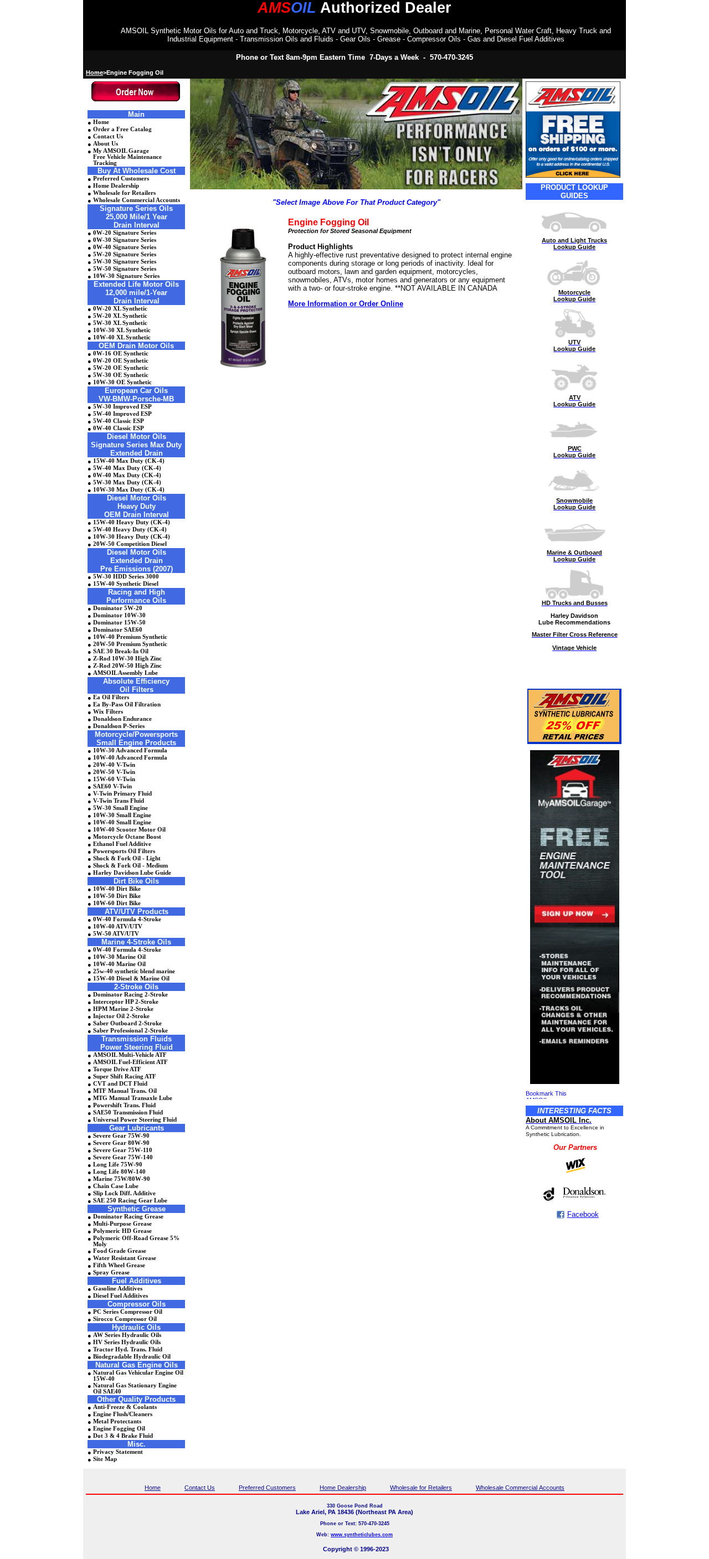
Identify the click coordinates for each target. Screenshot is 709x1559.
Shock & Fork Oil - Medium (130, 866)
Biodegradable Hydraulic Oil (132, 1357)
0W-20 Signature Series (124, 233)
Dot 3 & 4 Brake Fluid (123, 1436)
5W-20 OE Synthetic (120, 368)
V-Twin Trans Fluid (118, 801)
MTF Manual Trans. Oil (125, 1091)
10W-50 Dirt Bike (117, 896)
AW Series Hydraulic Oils (127, 1335)
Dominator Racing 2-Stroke (130, 995)
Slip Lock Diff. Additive (124, 1193)
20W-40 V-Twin (114, 765)
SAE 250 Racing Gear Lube (130, 1200)
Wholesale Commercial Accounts (136, 200)
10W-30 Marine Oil (119, 957)
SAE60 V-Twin (112, 786)
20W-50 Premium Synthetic (130, 644)
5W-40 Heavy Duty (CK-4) (130, 529)
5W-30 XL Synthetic (120, 323)
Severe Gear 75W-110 (122, 1150)
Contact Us (108, 136)
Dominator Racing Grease (128, 1217)
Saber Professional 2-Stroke (130, 1031)
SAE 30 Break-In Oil (120, 651)
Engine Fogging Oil (119, 1429)
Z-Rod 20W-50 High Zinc (127, 666)
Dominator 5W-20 (117, 608)
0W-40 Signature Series (124, 247)
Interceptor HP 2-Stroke (125, 1002)
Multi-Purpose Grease (122, 1224)
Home (94, 72)
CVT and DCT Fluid (120, 1084)
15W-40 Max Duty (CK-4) (129, 461)
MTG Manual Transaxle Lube (132, 1098)
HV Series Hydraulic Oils (127, 1342)
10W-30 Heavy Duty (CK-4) (131, 537)
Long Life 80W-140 (119, 1172)
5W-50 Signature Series (124, 269)
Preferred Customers (121, 178)
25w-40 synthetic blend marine (134, 971)
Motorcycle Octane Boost (127, 837)
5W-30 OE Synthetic (120, 375)
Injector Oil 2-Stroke (121, 1016)
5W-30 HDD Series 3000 (126, 577)
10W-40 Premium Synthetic (130, 637)
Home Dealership (116, 186)
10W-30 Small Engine (122, 815)
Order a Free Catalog (122, 129)
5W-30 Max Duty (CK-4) (127, 482)
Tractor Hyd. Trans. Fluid (127, 1349)
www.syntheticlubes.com (362, 1534)
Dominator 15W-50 (119, 623)
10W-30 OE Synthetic (122, 382)
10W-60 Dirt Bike (117, 903)
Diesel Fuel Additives (120, 1296)
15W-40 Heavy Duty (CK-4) (131, 522)
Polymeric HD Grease (122, 1231)
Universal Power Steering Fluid (135, 1120)
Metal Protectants (117, 1421)
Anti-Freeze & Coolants (125, 1407)
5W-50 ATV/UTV (116, 934)
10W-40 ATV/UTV (117, 926)
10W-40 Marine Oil (119, 964)
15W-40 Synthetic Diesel (125, 584)
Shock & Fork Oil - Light (127, 858)
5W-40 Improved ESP (122, 414)
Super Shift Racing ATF (124, 1076)
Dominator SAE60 (117, 630)
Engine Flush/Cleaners (122, 1414)
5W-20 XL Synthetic (120, 316)
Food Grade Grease (119, 1251)
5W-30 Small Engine (120, 808)
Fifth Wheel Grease (119, 1265)
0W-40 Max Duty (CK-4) (127, 475)
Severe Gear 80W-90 (121, 1143)
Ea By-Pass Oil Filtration (127, 704)
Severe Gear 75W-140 (123, 1157)
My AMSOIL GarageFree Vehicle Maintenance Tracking (127, 157)
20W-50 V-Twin (114, 772)
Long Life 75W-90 (117, 1164)
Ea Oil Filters (111, 697)
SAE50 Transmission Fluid (128, 1112)
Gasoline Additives (117, 1289)
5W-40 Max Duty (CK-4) (127, 468)
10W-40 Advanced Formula (130, 758)
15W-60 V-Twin (114, 779)
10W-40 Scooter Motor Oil (129, 830)
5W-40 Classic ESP (118, 421)
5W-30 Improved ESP (122, 407)
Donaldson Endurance (122, 719)
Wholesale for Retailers (124, 193)
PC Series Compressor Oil (127, 1312)
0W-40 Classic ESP (118, 428)
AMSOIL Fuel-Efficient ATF (130, 1062)
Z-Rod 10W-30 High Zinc (127, 658)
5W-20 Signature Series (124, 254)
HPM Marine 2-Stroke (123, 1009)
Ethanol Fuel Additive (122, 844)
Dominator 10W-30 (119, 615)
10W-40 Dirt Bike (117, 889)
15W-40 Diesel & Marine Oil (131, 978)
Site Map (105, 1459)
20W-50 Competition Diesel (130, 544)
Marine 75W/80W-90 (121, 1179)
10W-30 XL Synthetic (122, 330)
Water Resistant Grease (124, 1258)
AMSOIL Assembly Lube (125, 673)
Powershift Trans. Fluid (124, 1105)
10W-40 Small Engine (122, 822)
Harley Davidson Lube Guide (132, 873)
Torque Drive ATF (117, 1069)
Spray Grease (111, 1272)
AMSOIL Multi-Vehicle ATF (130, 1055)
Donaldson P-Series (119, 726)
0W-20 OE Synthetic (120, 361)
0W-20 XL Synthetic (120, 309)
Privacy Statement (118, 1452)
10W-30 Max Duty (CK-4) (129, 490)
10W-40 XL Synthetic (122, 337)
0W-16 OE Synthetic (120, 353)
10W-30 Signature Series (126, 276)
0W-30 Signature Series (124, 240)
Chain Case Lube (115, 1186)
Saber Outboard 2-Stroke (127, 1023)
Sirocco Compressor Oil (125, 1319)
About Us (105, 144)
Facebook (583, 1214)
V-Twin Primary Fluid (122, 794)
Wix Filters (108, 712)
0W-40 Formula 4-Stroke (127, 919)
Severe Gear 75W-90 (121, 1136)
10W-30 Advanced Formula (130, 750)
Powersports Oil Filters (124, 851)
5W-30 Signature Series (124, 262)
